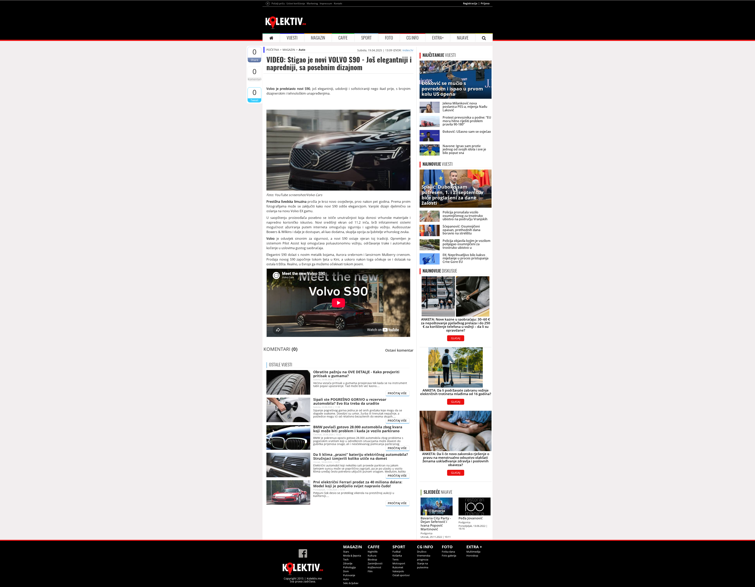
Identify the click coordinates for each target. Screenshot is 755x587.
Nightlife (373, 551)
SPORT (366, 38)
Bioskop (372, 559)
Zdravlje (347, 563)
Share (254, 60)
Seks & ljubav (350, 583)
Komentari (254, 79)
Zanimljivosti (375, 563)
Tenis (395, 559)
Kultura (372, 555)
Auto (302, 50)
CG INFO (412, 38)
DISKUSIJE (440, 271)
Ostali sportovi (401, 575)
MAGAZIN (318, 38)
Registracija (470, 3)
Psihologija (349, 567)
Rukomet (397, 567)
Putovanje (349, 575)
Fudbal (396, 551)
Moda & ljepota (352, 555)
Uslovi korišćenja (295, 3)
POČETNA (272, 50)
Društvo (421, 551)
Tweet (254, 100)
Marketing (312, 3)
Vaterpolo (398, 571)
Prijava (485, 3)
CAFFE (343, 38)
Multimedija (473, 551)
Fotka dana (448, 551)
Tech (346, 559)
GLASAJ (455, 338)
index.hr (407, 50)
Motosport (398, 563)
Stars (346, 551)
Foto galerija (449, 555)
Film (370, 571)
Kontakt (338, 3)
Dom (346, 571)
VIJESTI (292, 38)
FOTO (389, 38)
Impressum (326, 3)
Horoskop (472, 555)
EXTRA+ (438, 38)
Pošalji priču (278, 3)
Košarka (397, 555)
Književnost (374, 567)
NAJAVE (463, 38)
